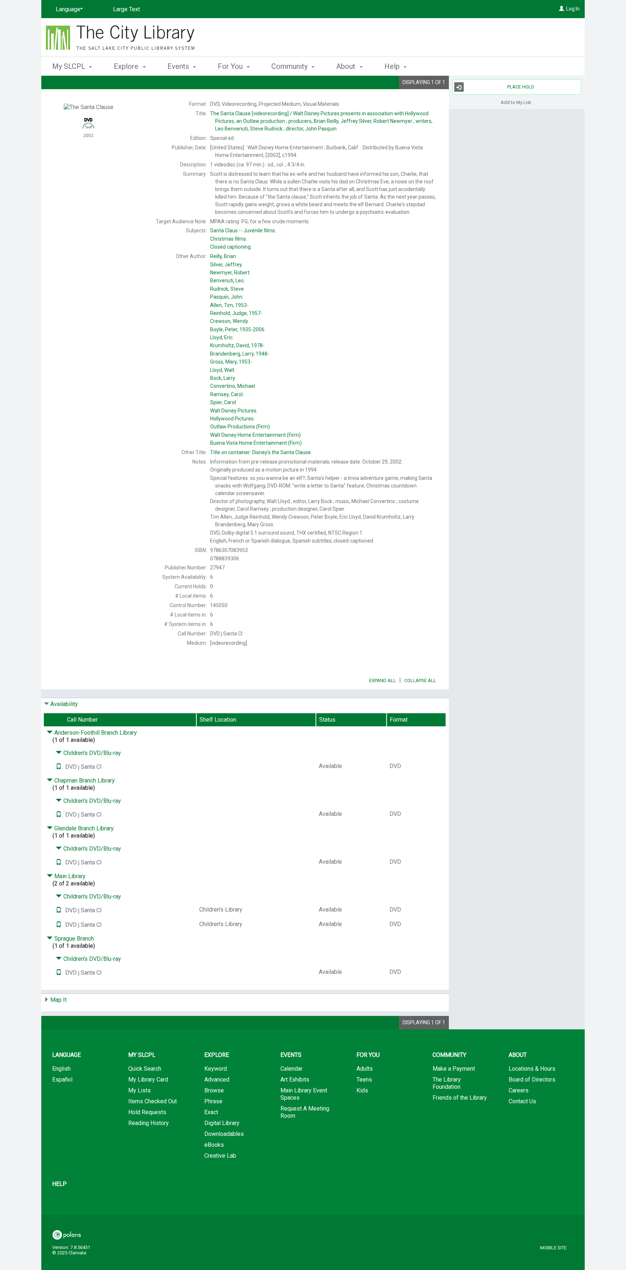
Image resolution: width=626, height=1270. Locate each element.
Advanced (216, 1079)
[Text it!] (59, 766)
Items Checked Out (152, 1101)
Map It (58, 999)
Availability (64, 704)
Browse (214, 1090)
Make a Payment (454, 1068)
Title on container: (261, 452)
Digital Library (221, 1123)
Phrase (213, 1101)
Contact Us (522, 1101)
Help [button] (392, 66)
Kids (362, 1090)
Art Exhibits (294, 1079)
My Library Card (148, 1079)
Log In (573, 9)
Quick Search (144, 1068)
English (61, 1068)
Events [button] (179, 66)
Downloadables (224, 1133)
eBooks (214, 1144)
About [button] (346, 66)
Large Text (126, 9)
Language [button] (66, 1054)
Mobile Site (553, 1247)
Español (62, 1079)
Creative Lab (220, 1155)
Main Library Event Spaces (303, 1094)
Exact (211, 1112)
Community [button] (290, 66)
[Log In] (561, 9)
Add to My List (516, 102)
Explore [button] (127, 66)
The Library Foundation (447, 1083)
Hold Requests (147, 1112)
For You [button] (231, 66)
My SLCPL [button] (69, 66)
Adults (364, 1068)
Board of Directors (532, 1079)
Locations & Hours (532, 1068)
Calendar (291, 1068)
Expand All (382, 680)
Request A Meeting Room (304, 1112)
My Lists (139, 1090)
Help (59, 1183)
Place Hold (520, 87)
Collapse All (420, 680)
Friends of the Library (460, 1097)
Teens (364, 1079)
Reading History (148, 1123)
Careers (519, 1090)
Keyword (215, 1068)
